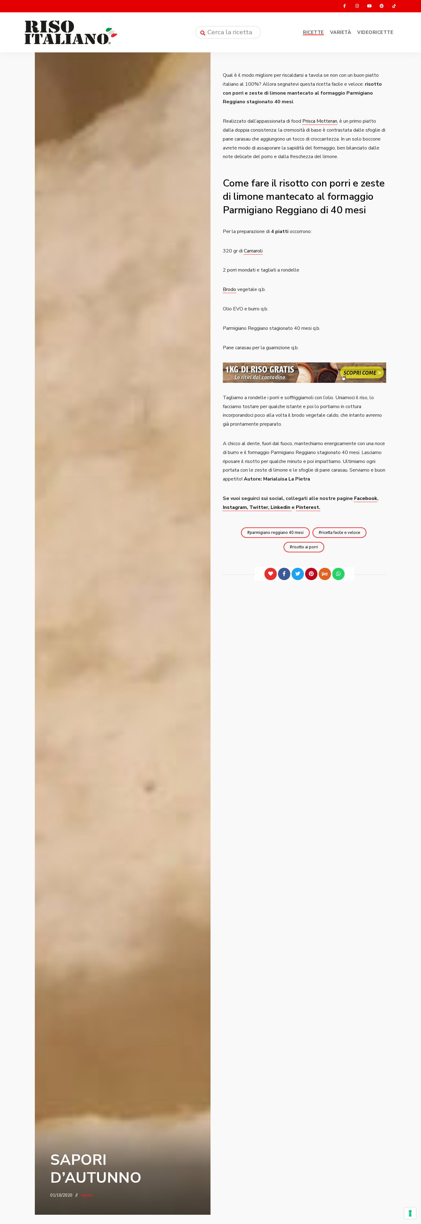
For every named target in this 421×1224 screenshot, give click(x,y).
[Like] (270, 574)
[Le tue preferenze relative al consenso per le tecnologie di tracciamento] (410, 1213)
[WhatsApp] (338, 574)
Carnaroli (253, 251)
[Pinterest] (311, 574)
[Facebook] (284, 574)
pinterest (381, 6)
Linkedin (281, 507)
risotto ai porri (305, 547)
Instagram (235, 507)
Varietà (340, 32)
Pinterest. (308, 507)
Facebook (365, 498)
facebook (344, 6)
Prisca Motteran (319, 121)
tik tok (394, 6)
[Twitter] (298, 574)
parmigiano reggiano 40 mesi (277, 532)
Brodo (229, 289)
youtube (369, 6)
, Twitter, (259, 507)
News (87, 1195)
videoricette (375, 32)
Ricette (313, 32)
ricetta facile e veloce (340, 532)
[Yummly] (325, 574)
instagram (357, 6)
